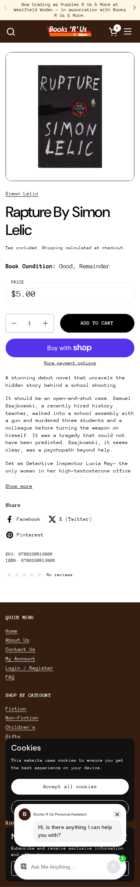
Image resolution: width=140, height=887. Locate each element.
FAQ (10, 677)
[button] (10, 31)
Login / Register (29, 668)
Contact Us (20, 649)
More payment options (70, 363)
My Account (20, 658)
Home (12, 631)
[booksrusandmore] (69, 31)
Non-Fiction (22, 718)
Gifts (13, 736)
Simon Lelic (22, 193)
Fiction (16, 709)
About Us (17, 640)
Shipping (52, 247)
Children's (20, 727)
